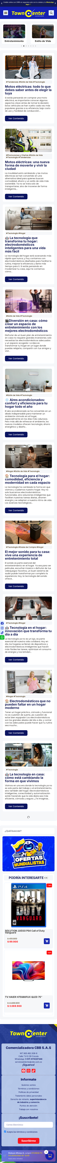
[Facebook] (2, 623)
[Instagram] (2, 628)
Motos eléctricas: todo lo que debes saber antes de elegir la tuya (28, 90)
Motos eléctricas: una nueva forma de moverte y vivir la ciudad (27, 165)
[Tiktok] (2, 633)
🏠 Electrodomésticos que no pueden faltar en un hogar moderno (28, 704)
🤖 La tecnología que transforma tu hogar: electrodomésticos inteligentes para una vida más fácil (25, 244)
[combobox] (28, 970)
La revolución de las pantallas (28, 917)
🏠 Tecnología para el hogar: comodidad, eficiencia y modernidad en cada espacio (27, 479)
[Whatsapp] (2, 637)
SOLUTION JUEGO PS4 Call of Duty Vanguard (25, 1071)
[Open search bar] (51, 13)
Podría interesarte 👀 (28, 1017)
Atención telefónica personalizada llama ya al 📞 (28, 3)
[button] (2, 3)
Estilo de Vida (14, 41)
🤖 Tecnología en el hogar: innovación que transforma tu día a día (28, 631)
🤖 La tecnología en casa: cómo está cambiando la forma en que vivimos (25, 777)
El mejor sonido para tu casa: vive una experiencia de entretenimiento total (27, 555)
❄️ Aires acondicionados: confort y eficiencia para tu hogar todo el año (26, 403)
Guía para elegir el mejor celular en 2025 (24, 849)
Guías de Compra (43, 41)
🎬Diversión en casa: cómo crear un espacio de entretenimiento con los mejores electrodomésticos (26, 326)
